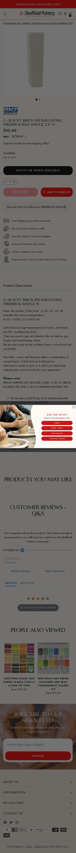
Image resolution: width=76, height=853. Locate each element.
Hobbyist (57, 423)
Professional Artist (57, 433)
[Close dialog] (73, 406)
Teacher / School (57, 428)
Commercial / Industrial (56, 439)
